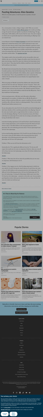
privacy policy (7, 407)
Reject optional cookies (13, 414)
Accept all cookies (5, 414)
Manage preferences (5, 409)
